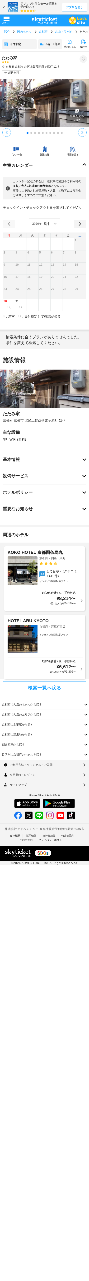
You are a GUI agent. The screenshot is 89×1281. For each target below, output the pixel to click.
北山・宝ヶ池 (63, 31)
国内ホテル (24, 31)
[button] (80, 244)
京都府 (43, 31)
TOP (6, 31)
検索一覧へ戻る (44, 687)
